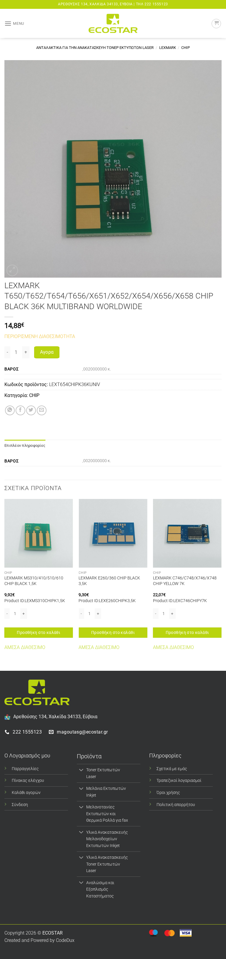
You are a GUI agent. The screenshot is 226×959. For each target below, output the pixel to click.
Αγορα (47, 352)
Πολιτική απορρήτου (176, 804)
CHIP (185, 47)
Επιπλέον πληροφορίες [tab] (24, 445)
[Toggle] (81, 770)
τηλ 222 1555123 (152, 4)
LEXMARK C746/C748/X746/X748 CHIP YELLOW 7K (185, 581)
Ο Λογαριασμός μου (27, 755)
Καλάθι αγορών (26, 792)
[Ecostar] (113, 23)
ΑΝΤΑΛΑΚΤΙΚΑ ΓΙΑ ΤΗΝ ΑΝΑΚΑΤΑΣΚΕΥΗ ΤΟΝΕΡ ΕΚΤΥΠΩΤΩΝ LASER (95, 47)
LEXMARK (167, 47)
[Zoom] (12, 270)
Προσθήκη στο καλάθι (38, 632)
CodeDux (65, 940)
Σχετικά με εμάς (172, 768)
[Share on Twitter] (31, 410)
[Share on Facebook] (20, 410)
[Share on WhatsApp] (10, 410)
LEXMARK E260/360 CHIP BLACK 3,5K (109, 581)
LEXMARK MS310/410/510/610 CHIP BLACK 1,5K (33, 581)
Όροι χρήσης (168, 792)
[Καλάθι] (216, 23)
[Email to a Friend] (41, 410)
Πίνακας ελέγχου (28, 780)
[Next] (221, 584)
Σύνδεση (20, 804)
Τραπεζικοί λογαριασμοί (179, 780)
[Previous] (4, 584)
